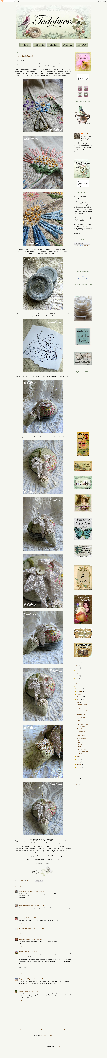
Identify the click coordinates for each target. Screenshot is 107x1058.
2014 (77, 773)
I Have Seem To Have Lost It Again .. (83, 752)
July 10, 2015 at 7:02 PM (37, 905)
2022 (77, 668)
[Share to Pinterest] (42, 881)
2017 (77, 681)
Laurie (20, 918)
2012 (77, 778)
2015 (77, 686)
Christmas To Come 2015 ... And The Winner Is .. (82, 718)
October (79, 694)
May (78, 759)
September (80, 697)
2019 (77, 676)
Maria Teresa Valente (25, 891)
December (80, 689)
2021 (77, 670)
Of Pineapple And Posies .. (82, 732)
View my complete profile (80, 154)
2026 (77, 665)
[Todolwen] (83, 277)
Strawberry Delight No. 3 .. (82, 705)
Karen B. (85, 134)
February (79, 767)
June (78, 756)
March (79, 764)
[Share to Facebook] (41, 881)
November (80, 691)
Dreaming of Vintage (25, 928)
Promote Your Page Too (83, 278)
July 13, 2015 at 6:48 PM (37, 979)
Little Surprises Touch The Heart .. (83, 741)
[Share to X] (39, 881)
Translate (86, 245)
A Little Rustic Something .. (81, 745)
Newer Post (19, 1030)
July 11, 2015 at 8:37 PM (31, 951)
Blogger (61, 1046)
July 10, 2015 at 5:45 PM (38, 891)
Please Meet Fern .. (82, 729)
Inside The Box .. (81, 738)
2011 (77, 781)
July (78, 702)
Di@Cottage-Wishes (24, 905)
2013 (77, 776)
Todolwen (83, 275)
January (79, 770)
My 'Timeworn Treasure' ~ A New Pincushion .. (82, 724)
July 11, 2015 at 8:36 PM (35, 939)
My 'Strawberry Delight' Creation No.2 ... (82, 710)
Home (43, 1030)
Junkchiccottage (23, 939)
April (78, 762)
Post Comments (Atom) (46, 1035)
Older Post (66, 1030)
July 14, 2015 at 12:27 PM (31, 991)
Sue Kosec (21, 951)
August (79, 699)
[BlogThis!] (38, 881)
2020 (77, 673)
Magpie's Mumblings (25, 979)
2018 (77, 678)
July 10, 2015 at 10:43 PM (30, 918)
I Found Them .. (81, 735)
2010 (77, 784)
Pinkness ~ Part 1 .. (82, 714)
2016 (77, 684)
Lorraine (21, 991)
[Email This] (36, 881)
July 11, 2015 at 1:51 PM (37, 928)
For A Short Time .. (82, 749)
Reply (20, 900)
